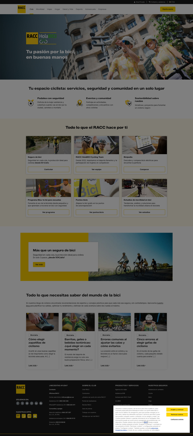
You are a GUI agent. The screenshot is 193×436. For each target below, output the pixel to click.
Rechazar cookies (177, 414)
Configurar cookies (177, 419)
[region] (151, 419)
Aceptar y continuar (177, 409)
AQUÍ (145, 422)
